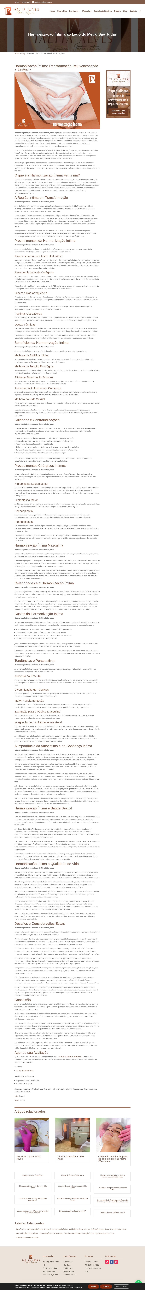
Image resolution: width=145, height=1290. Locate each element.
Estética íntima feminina (100, 1229)
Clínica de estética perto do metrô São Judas (33, 1187)
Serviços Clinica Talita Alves (29, 1157)
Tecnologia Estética (103, 11)
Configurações (121, 1286)
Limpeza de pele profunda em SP (112, 1213)
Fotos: (16, 1096)
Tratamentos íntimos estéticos (27, 1237)
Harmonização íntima (118, 1229)
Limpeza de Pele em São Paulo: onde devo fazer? (33, 1199)
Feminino (73, 11)
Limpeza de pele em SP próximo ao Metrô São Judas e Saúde (32, 1212)
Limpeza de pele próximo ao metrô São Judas (72, 1187)
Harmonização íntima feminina (51, 1233)
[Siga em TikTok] (107, 1262)
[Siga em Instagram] (116, 1262)
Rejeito (106, 1286)
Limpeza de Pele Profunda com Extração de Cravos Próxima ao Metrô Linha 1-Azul (112, 1201)
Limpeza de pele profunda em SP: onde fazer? (112, 1188)
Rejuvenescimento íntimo (104, 1233)
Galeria (117, 11)
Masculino (87, 11)
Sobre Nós (62, 11)
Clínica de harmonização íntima (56, 1229)
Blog (125, 11)
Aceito (93, 1286)
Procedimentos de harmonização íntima (79, 1233)
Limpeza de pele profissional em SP (72, 1211)
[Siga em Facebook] (112, 1262)
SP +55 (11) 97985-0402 (24, 1071)
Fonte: (16, 1100)
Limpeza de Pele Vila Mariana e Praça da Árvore (72, 1199)
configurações (77, 1287)
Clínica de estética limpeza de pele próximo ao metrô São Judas (113, 1158)
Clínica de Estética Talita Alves (71, 1157)
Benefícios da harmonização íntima (29, 1229)
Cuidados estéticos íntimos (79, 1229)
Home (52, 11)
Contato (133, 11)
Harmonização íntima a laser (27, 1233)
